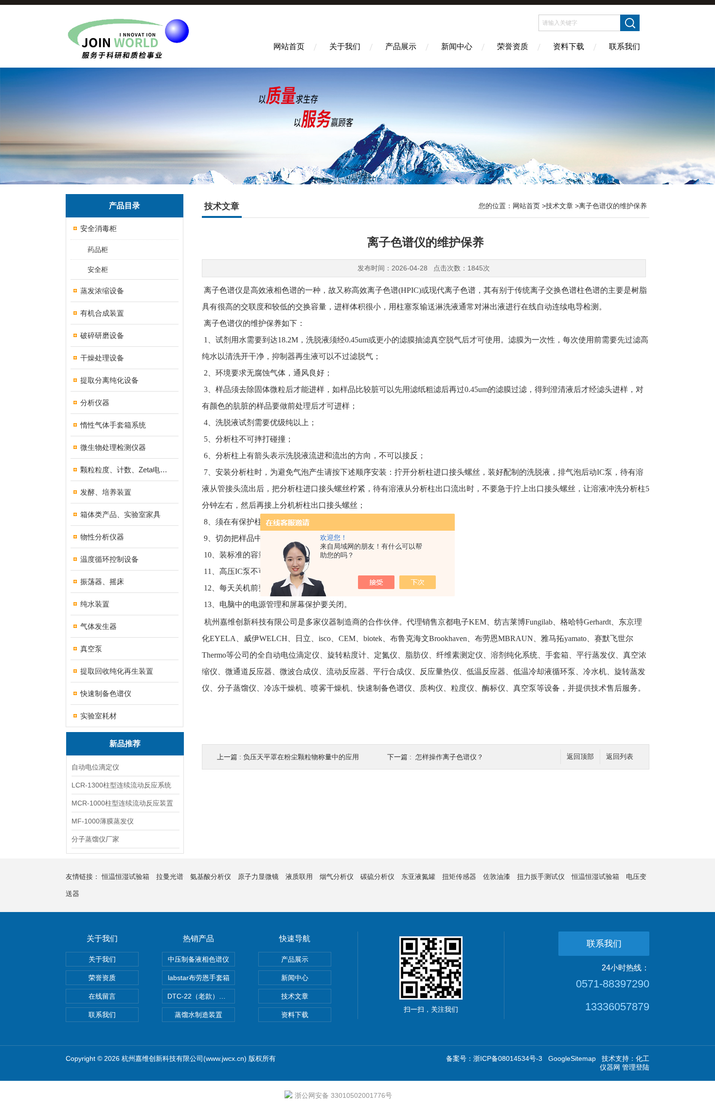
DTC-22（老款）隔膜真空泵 (201, 996)
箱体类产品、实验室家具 (120, 514)
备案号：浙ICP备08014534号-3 (494, 1058)
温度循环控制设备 (109, 559)
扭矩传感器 (459, 876)
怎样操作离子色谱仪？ (449, 757)
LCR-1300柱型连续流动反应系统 (121, 785)
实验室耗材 (98, 716)
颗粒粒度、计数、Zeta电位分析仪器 (125, 469)
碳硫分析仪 (377, 876)
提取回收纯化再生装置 (116, 671)
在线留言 (102, 996)
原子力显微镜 (258, 876)
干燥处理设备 (102, 358)
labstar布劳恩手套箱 (199, 978)
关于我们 (344, 46)
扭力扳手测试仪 (541, 876)
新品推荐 (125, 743)
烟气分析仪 (337, 876)
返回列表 (619, 756)
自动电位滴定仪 (95, 767)
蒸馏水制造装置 (198, 1015)
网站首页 (288, 46)
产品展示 (400, 46)
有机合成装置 (102, 313)
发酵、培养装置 (105, 492)
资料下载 (568, 46)
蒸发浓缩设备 (102, 290)
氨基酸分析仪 (210, 876)
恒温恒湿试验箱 (125, 876)
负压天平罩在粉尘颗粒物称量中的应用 (301, 757)
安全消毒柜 (98, 228)
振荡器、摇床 (102, 581)
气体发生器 (98, 626)
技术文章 (559, 206)
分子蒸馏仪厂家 (95, 839)
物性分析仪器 (102, 537)
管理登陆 (635, 1067)
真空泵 (91, 649)
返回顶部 (580, 756)
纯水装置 (94, 604)
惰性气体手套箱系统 (113, 425)
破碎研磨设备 (102, 335)
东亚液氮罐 (418, 876)
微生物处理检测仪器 (113, 447)
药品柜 (98, 249)
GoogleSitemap (572, 1058)
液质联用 (299, 876)
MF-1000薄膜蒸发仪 (103, 821)
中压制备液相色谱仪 (198, 959)
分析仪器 (94, 402)
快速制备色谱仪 (105, 693)
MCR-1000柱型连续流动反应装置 (122, 803)
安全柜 (98, 269)
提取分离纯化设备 (109, 380)
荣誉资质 (512, 46)
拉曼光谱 (169, 876)
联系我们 (624, 46)
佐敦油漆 (496, 876)
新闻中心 (456, 46)
